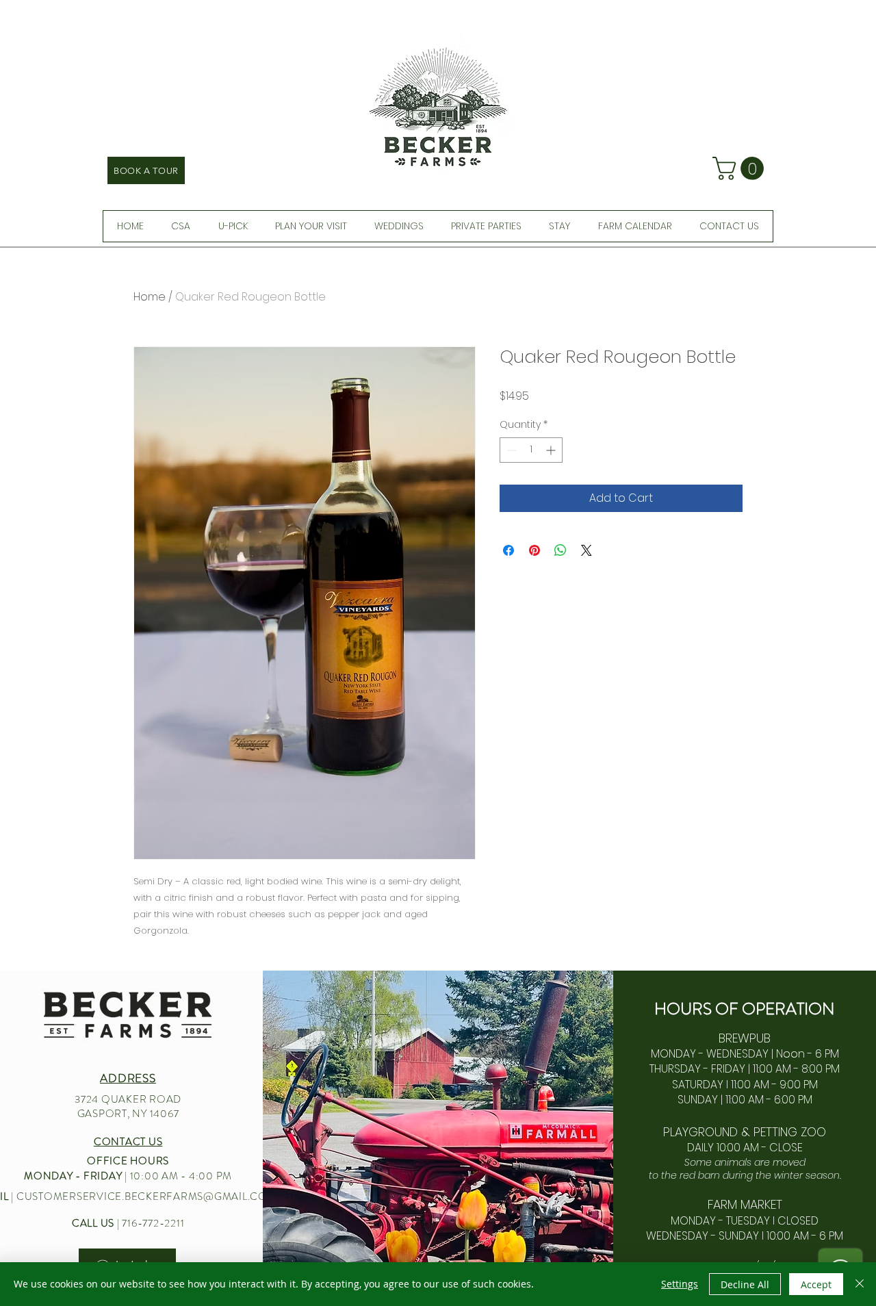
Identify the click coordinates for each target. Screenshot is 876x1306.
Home (149, 297)
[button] (740, 168)
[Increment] (552, 450)
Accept (816, 1284)
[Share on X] (586, 550)
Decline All (745, 1284)
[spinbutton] (531, 450)
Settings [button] (679, 1283)
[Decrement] (510, 450)
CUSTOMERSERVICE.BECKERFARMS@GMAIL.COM (146, 1196)
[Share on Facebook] (508, 550)
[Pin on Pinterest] (534, 550)
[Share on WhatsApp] (560, 550)
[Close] (859, 1284)
